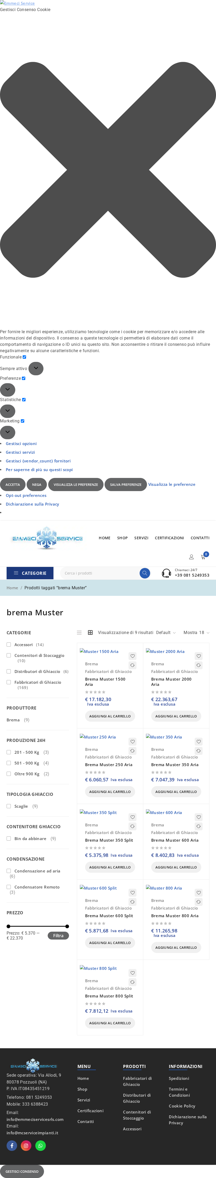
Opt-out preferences (26, 495)
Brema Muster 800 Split (109, 996)
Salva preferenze (125, 484)
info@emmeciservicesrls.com (35, 1119)
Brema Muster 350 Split (109, 840)
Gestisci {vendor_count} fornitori (38, 460)
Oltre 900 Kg (27, 773)
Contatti (85, 1121)
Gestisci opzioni (21, 443)
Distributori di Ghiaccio (41, 671)
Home (12, 587)
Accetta (13, 484)
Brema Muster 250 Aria (109, 764)
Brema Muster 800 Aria (175, 915)
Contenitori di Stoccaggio (39, 658)
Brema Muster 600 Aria (175, 840)
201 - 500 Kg (26, 752)
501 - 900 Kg (26, 763)
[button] (108, 171)
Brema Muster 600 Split (109, 915)
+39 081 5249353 (192, 575)
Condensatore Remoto (37, 887)
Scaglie (21, 806)
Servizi (83, 1099)
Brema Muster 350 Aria (175, 764)
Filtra (58, 936)
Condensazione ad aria (37, 870)
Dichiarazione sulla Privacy (32, 504)
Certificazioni (90, 1110)
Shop (82, 1089)
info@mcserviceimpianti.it (32, 1132)
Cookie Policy (182, 1106)
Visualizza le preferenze (76, 484)
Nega (36, 484)
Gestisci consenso (22, 1171)
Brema (13, 719)
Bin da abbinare (30, 838)
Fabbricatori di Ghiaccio (37, 685)
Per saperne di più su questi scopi (39, 469)
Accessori (29, 644)
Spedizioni (179, 1078)
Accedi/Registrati (191, 557)
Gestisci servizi (20, 452)
